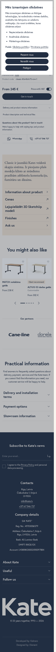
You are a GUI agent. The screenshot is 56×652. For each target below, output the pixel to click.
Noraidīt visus (27, 61)
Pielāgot (27, 67)
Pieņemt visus (27, 54)
